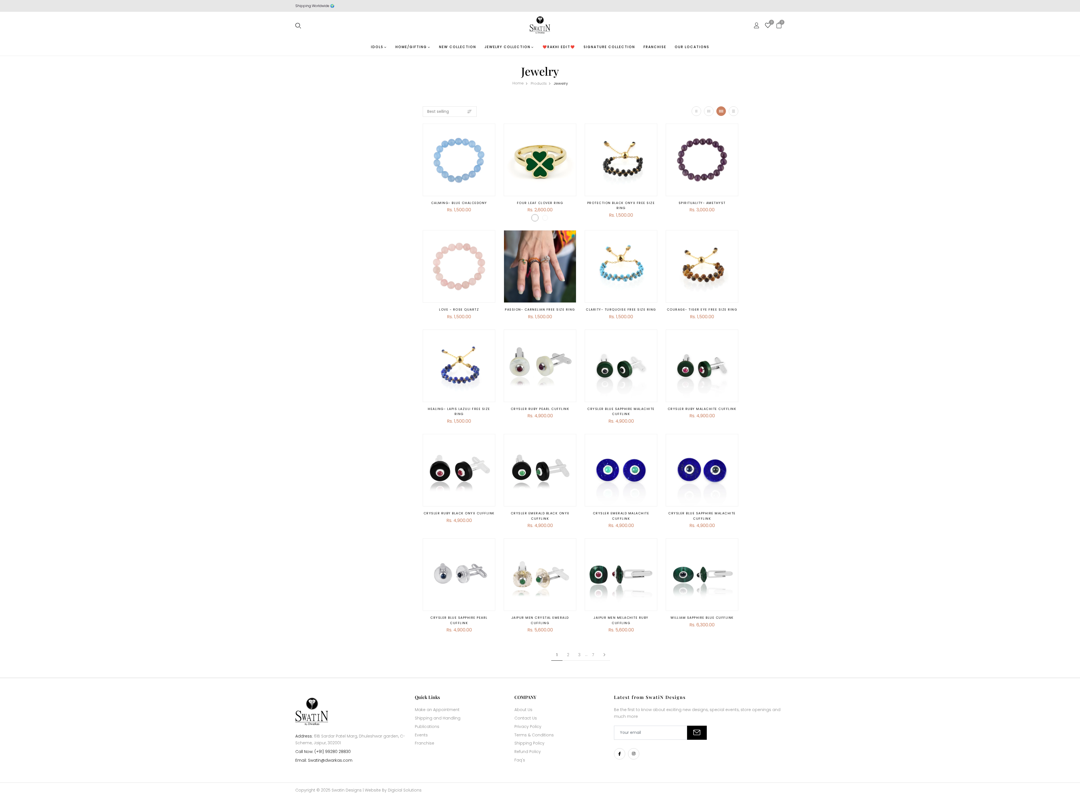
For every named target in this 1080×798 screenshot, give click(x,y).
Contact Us (525, 718)
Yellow (535, 218)
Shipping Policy (529, 743)
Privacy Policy (527, 726)
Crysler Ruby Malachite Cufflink (702, 409)
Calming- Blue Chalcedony (459, 203)
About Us (523, 709)
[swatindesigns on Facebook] (619, 753)
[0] (768, 26)
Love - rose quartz (459, 309)
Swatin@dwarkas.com (330, 760)
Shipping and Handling (437, 718)
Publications (427, 726)
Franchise (424, 743)
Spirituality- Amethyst (702, 203)
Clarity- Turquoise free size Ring (621, 309)
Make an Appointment (437, 709)
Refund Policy (527, 751)
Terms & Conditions (534, 735)
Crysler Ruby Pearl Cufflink (540, 409)
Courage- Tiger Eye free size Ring (702, 309)
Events (421, 735)
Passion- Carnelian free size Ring (540, 309)
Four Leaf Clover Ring (540, 203)
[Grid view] (696, 111)
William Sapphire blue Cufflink (702, 617)
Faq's (519, 760)
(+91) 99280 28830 (332, 751)
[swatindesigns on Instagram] (633, 753)
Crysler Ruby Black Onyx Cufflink (459, 513)
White (545, 218)
